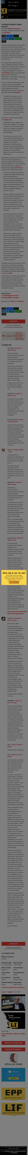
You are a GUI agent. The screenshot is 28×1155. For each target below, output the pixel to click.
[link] (14, 571)
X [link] (25, 571)
